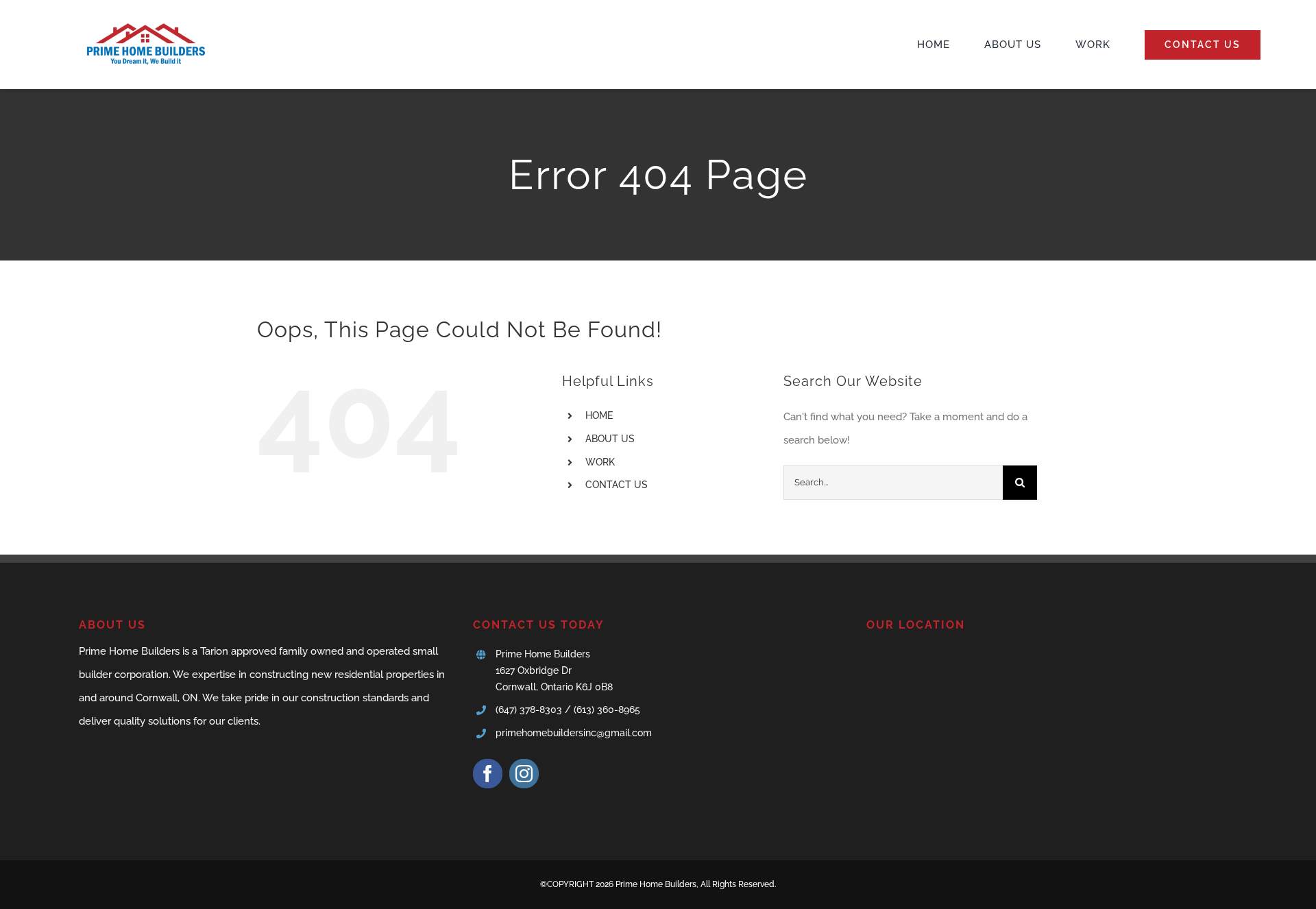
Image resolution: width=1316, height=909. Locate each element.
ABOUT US (610, 438)
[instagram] (524, 773)
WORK (600, 462)
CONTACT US (616, 484)
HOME (599, 415)
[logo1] (144, 19)
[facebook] (487, 773)
